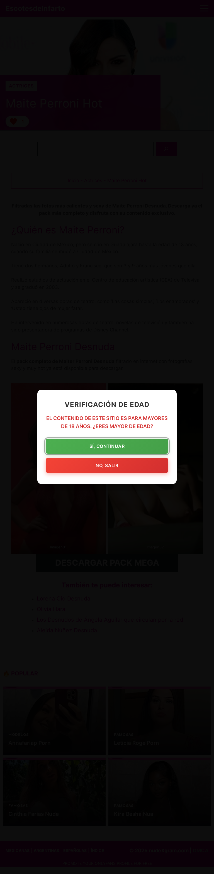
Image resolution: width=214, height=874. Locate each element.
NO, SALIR (107, 465)
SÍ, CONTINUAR (107, 446)
